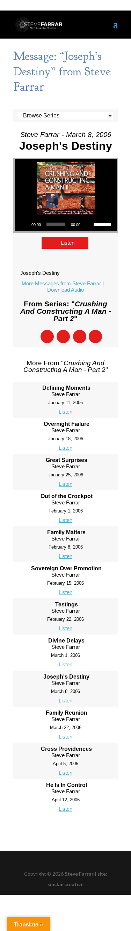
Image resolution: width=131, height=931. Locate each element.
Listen (67, 243)
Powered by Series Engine (66, 829)
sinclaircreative (65, 884)
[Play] (23, 224)
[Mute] (88, 224)
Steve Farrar (79, 874)
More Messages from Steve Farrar (61, 283)
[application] (66, 224)
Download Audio (65, 290)
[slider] (103, 223)
